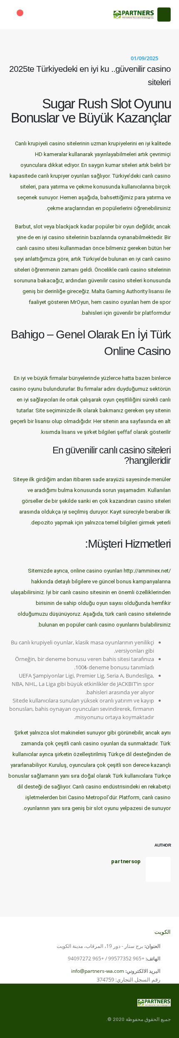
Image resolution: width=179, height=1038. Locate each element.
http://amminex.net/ (147, 571)
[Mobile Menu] (164, 14)
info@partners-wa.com (97, 970)
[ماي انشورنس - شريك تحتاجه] (133, 14)
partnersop (126, 861)
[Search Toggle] (40, 14)
